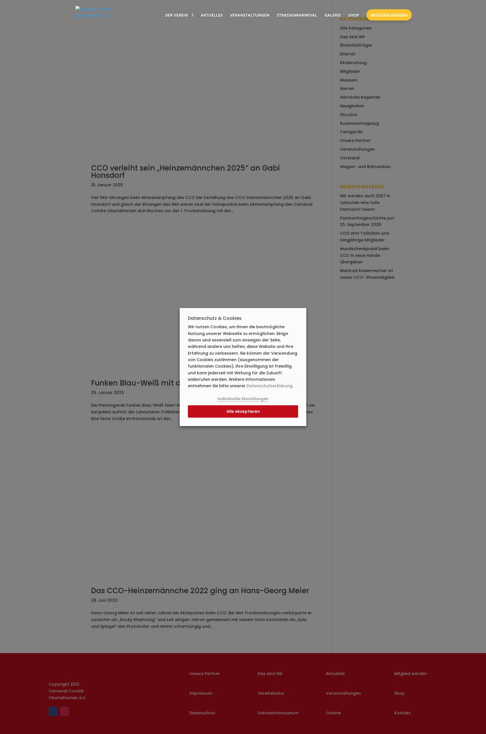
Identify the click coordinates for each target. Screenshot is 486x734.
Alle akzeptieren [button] (243, 411)
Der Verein (176, 15)
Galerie (333, 15)
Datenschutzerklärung (269, 386)
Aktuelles (212, 15)
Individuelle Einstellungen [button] (243, 399)
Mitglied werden (389, 15)
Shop (353, 15)
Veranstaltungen (249, 15)
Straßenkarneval (297, 15)
